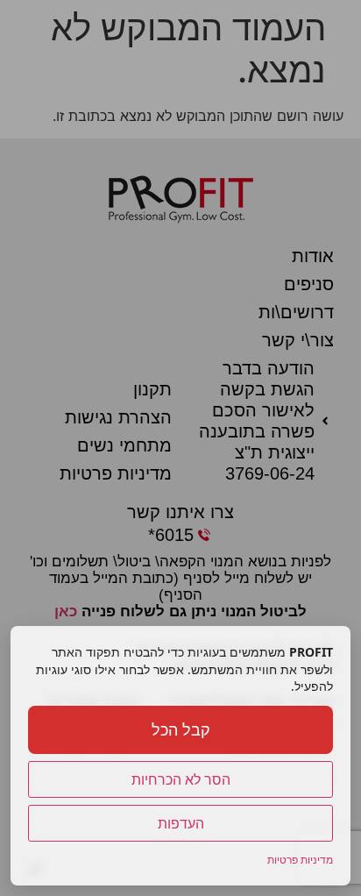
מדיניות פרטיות (300, 859)
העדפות (181, 823)
